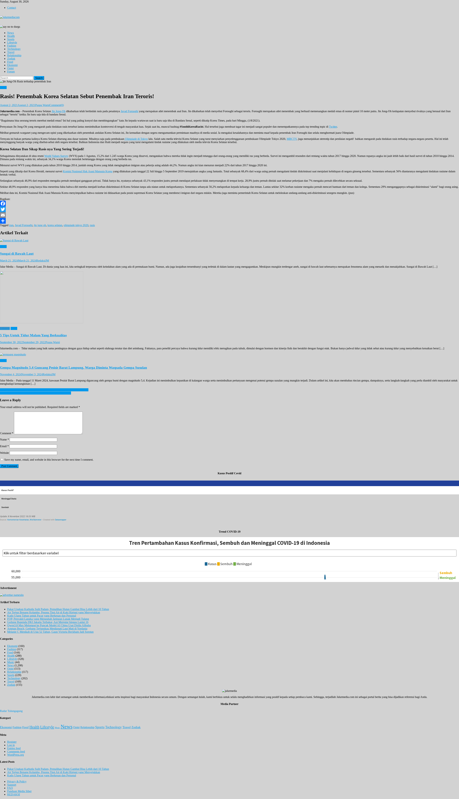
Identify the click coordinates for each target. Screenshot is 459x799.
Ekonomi (12, 65)
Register (11, 741)
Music (10, 662)
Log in (11, 745)
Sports (10, 39)
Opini (10, 68)
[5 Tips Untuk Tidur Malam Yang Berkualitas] (229, 297)
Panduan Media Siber (19, 791)
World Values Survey (56, 155)
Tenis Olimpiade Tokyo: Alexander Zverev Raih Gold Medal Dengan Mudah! (44, 389)
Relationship (14, 55)
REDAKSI (13, 794)
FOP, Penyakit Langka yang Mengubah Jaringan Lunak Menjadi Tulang (48, 618)
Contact (11, 7)
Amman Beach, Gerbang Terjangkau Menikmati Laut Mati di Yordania (47, 628)
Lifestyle (12, 42)
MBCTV (292, 138)
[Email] (229, 215)
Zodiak (11, 58)
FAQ (10, 787)
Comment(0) (56, 105)
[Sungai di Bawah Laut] (229, 240)
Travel (10, 52)
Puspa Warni (42, 105)
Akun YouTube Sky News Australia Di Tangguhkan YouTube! (35, 393)
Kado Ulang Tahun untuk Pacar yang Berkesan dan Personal (41, 615)
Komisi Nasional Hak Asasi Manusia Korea (87, 171)
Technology (14, 48)
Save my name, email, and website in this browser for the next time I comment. (48, 459)
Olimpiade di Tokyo (136, 138)
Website (4, 452)
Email (4, 446)
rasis (92, 225)
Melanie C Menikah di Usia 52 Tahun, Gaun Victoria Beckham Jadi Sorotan (50, 631)
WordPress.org (15, 754)
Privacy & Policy (17, 781)
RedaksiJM (42, 260)
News (10, 32)
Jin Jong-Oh (58, 111)
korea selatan (55, 225)
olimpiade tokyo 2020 (76, 225)
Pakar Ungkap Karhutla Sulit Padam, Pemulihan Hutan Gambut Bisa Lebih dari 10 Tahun (58, 609)
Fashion (11, 45)
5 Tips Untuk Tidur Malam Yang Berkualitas (33, 335)
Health (11, 36)
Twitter (333, 126)
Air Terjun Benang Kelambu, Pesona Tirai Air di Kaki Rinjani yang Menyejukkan (53, 612)
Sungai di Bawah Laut (17, 253)
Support (11, 784)
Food (10, 61)
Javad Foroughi (129, 111)
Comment (6, 433)
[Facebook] (229, 203)
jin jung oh (40, 225)
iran (11, 225)
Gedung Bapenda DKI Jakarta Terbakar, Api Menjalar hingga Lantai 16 (47, 622)
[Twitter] (229, 209)
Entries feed (14, 748)
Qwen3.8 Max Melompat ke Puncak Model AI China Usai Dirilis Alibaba (49, 625)
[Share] (229, 221)
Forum (11, 71)
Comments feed (16, 751)
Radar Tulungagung (11, 710)
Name (4, 439)
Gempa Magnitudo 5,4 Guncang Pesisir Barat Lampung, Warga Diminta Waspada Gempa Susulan (73, 367)
